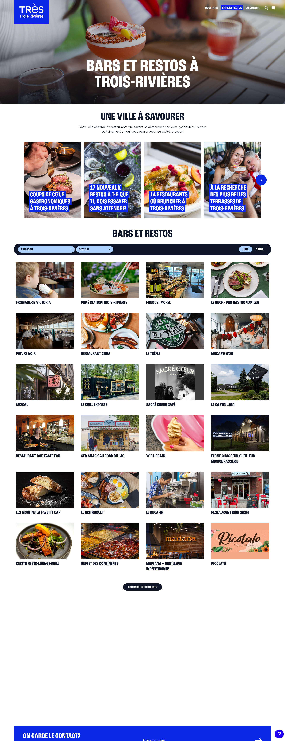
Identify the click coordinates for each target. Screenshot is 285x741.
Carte (259, 249)
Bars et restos (232, 8)
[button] (273, 7)
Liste (245, 249)
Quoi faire (211, 8)
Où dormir (252, 8)
